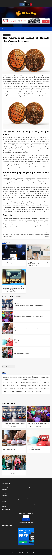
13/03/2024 (13, 291)
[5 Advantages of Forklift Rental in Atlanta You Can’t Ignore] (7, 304)
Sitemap (34, 551)
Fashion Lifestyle (17, 352)
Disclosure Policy (26, 551)
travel (25, 391)
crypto (25, 380)
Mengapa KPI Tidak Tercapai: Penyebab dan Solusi (38, 262)
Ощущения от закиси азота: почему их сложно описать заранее (28, 317)
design (39, 380)
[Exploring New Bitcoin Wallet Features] (14, 252)
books (29, 377)
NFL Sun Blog (29, 522)
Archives (4, 364)
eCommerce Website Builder (7, 382)
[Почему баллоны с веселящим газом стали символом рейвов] (7, 340)
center (47, 377)
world (40, 391)
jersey (23, 385)
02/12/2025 (14, 451)
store (9, 391)
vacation (36, 391)
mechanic (5, 388)
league (34, 385)
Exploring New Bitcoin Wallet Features (13, 262)
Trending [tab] (18, 296)
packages (24, 388)
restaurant (46, 388)
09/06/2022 (14, 44)
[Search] (49, 29)
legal (39, 385)
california (43, 377)
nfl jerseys (11, 388)
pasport (35, 388)
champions (7, 380)
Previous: (14, 234)
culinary (33, 380)
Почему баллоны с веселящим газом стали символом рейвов (28, 341)
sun (12, 391)
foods (23, 382)
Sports (15, 315)
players (41, 388)
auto (25, 377)
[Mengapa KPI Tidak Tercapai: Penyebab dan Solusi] (38, 252)
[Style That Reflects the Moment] (7, 352)
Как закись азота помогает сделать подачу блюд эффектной (28, 329)
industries (17, 385)
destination (46, 380)
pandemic (30, 388)
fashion (17, 382)
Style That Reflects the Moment (21, 353)
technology (17, 391)
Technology (16, 303)
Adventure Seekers (13, 377)
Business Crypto (6, 35)
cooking (19, 380)
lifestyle (45, 385)
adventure (6, 377)
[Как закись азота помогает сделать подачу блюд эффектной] (7, 328)
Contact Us (18, 551)
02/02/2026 (39, 426)
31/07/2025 (39, 451)
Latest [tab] (5, 296)
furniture (28, 382)
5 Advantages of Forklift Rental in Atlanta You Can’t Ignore (28, 305)
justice (29, 385)
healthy (46, 382)
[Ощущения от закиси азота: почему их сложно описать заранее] (7, 316)
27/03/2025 (14, 263)
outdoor (17, 388)
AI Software (20, 377)
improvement (8, 385)
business (35, 377)
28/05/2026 (14, 426)
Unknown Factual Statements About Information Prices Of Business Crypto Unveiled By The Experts (14, 288)
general (34, 382)
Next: (37, 234)
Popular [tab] (11, 296)
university (30, 391)
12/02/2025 (39, 265)
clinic (14, 380)
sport (5, 391)
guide (39, 382)
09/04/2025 (14, 473)
